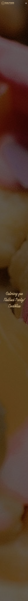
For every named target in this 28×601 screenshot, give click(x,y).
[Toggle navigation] (26, 3)
